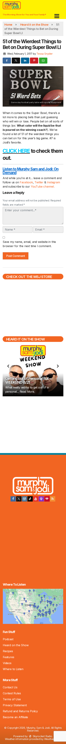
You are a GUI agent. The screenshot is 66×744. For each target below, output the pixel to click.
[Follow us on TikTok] (30, 499)
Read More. (27, 391)
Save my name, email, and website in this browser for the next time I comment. (29, 244)
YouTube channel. (43, 186)
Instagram (53, 182)
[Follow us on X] (18, 499)
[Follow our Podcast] (41, 499)
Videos (7, 663)
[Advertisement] (33, 424)
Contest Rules (12, 693)
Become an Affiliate (15, 717)
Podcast (8, 639)
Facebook (26, 182)
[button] (57, 15)
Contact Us (10, 687)
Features (8, 657)
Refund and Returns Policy (20, 711)
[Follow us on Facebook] (13, 499)
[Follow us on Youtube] (35, 499)
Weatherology (52, 739)
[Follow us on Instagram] (24, 499)
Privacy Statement (15, 705)
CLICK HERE (16, 151)
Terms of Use (12, 699)
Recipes (8, 651)
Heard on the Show (16, 645)
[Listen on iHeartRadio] (47, 499)
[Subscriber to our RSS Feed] (52, 499)
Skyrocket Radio (42, 736)
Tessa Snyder (44, 53)
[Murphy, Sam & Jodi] (33, 486)
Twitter (39, 182)
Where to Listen (13, 669)
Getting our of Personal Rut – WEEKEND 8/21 (28, 380)
